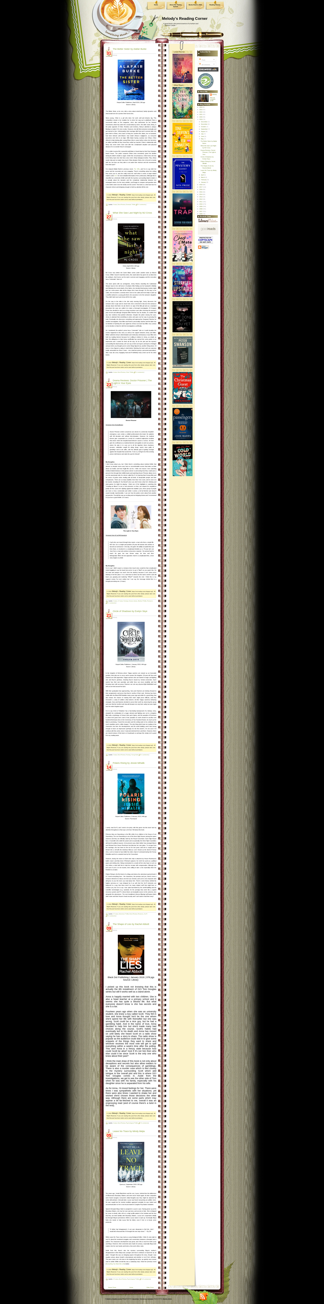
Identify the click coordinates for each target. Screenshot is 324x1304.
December (204, 121)
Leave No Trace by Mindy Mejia (129, 1131)
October (203, 126)
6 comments (141, 204)
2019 (201, 119)
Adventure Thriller (124, 914)
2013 (201, 197)
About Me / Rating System (176, 5)
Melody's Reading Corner (185, 18)
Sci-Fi (145, 914)
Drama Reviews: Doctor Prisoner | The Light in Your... (208, 152)
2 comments (111, 603)
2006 (201, 214)
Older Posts (150, 1287)
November (204, 124)
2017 (201, 187)
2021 (201, 114)
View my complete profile (212, 99)
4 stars (115, 204)
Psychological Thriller (132, 1123)
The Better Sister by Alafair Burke (129, 49)
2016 (201, 189)
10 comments (146, 1279)
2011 (201, 201)
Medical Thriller (142, 601)
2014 (201, 194)
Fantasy (126, 601)
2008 (201, 209)
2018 (201, 184)
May (202, 139)
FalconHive (135, 1299)
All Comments (205, 64)
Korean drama (133, 601)
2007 (201, 211)
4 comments (139, 372)
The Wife (136, 169)
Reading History (214, 5)
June (202, 136)
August (203, 131)
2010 (201, 204)
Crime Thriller (129, 372)
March (203, 177)
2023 (201, 109)
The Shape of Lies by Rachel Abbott (131, 924)
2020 (201, 117)
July (202, 134)
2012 (201, 199)
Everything (115, 1264)
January (203, 182)
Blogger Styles (167, 1299)
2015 (201, 192)
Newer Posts (112, 1287)
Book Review (121, 204)
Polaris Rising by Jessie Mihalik (129, 763)
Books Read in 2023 (195, 5)
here (115, 175)
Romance (150, 601)
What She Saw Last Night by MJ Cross (132, 213)
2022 (201, 112)
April (202, 175)
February (204, 179)
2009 (201, 206)
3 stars (115, 754)
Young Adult (134, 754)
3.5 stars (115, 1279)
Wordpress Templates (147, 1299)
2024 (201, 107)
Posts (203, 60)
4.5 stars (120, 601)
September (204, 129)
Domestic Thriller (130, 204)
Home (156, 5)
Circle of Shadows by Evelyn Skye (130, 611)
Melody (214, 94)
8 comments (144, 1123)
